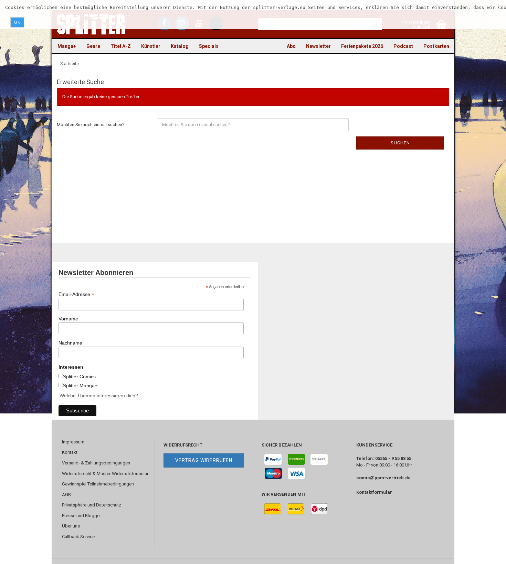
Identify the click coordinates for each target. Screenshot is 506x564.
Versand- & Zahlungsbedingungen (96, 462)
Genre (93, 46)
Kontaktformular (374, 492)
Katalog (180, 46)
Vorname (68, 318)
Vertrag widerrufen (203, 460)
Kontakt (69, 452)
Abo (291, 46)
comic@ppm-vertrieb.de (383, 477)
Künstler (150, 46)
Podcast (403, 46)
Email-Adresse (76, 294)
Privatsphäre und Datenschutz (91, 504)
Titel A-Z (120, 46)
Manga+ (66, 46)
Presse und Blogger (81, 515)
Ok (17, 22)
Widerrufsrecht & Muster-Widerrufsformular (105, 473)
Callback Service (78, 536)
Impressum (73, 441)
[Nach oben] (487, 553)
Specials (209, 46)
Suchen (400, 142)
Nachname (70, 343)
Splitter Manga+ (80, 385)
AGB (66, 494)
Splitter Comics (79, 376)
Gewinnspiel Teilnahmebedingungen (98, 483)
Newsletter (318, 46)
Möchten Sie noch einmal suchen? (91, 124)
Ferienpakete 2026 (362, 46)
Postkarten (436, 46)
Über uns (71, 526)
